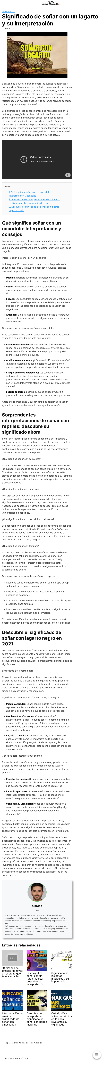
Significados (8, 12)
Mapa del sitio (11, 1043)
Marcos (37, 906)
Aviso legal (39, 1043)
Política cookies (26, 1043)
